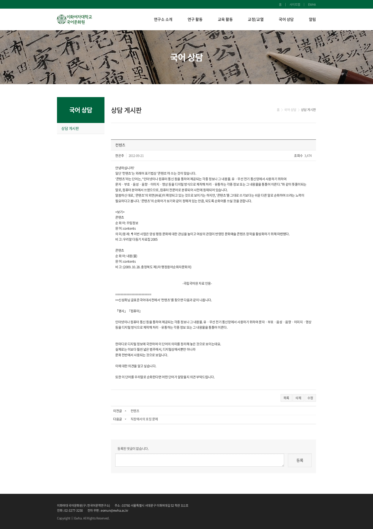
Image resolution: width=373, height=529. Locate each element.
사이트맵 (294, 4)
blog (141, 518)
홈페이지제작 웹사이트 (124, 518)
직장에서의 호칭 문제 (144, 419)
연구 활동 (195, 19)
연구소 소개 (163, 19)
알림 (312, 19)
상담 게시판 (70, 128)
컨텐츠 (135, 410)
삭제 (298, 397)
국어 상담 (286, 19)
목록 (286, 397)
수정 (310, 397)
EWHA (312, 4)
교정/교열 (256, 19)
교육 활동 (225, 19)
